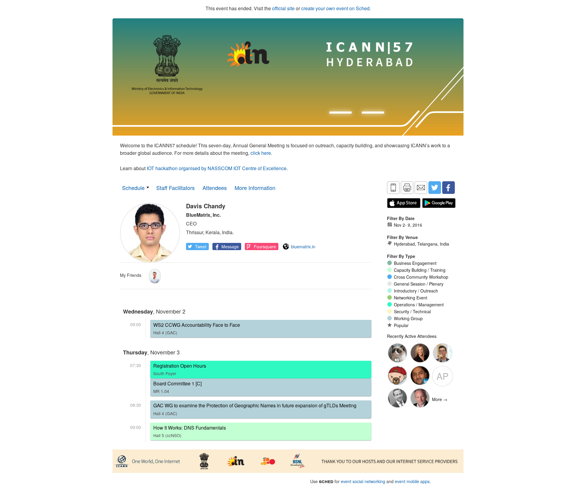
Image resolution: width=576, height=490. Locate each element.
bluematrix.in (303, 246)
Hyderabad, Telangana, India (421, 244)
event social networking (363, 481)
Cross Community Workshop (421, 277)
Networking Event (410, 297)
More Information (255, 187)
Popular (401, 325)
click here (260, 152)
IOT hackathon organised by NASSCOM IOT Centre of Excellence (216, 168)
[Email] (421, 187)
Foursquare (265, 246)
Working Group (408, 318)
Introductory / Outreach (416, 290)
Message (230, 246)
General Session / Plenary (418, 283)
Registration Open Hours (179, 369)
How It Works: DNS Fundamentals (189, 431)
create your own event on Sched (335, 8)
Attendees (214, 187)
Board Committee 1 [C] (177, 387)
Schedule (133, 187)
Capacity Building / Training (420, 270)
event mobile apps (412, 481)
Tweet (200, 246)
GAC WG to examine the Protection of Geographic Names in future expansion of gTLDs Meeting (254, 409)
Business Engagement (415, 263)
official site (283, 8)
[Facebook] (448, 187)
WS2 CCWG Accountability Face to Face (196, 328)
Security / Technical (412, 311)
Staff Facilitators (175, 187)
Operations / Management (419, 304)
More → (439, 399)
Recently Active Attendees (411, 336)
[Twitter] (434, 187)
